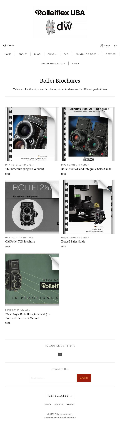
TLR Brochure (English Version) (24, 169)
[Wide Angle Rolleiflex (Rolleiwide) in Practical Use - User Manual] (32, 279)
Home (8, 54)
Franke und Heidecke (17, 310)
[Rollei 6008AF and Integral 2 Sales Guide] (88, 134)
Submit (84, 378)
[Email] (60, 354)
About (23, 54)
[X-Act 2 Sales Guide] (88, 207)
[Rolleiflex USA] (60, 22)
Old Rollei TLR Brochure (20, 241)
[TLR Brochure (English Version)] (32, 134)
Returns (70, 404)
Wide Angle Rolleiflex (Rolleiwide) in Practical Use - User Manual (27, 316)
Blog (37, 54)
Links (75, 63)
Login (107, 45)
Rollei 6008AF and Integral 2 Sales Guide (86, 169)
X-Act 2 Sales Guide (73, 241)
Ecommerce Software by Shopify (60, 417)
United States (58, 395)
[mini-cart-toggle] (115, 45)
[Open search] (4, 45)
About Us (58, 404)
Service (110, 54)
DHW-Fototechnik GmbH (19, 165)
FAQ (66, 54)
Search (10, 45)
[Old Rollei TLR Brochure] (32, 207)
